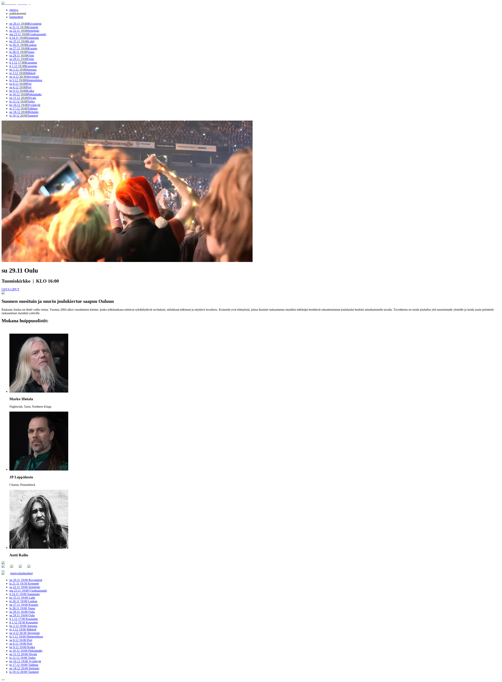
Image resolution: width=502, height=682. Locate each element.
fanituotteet (16, 17)
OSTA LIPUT (10, 289)
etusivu (13, 10)
